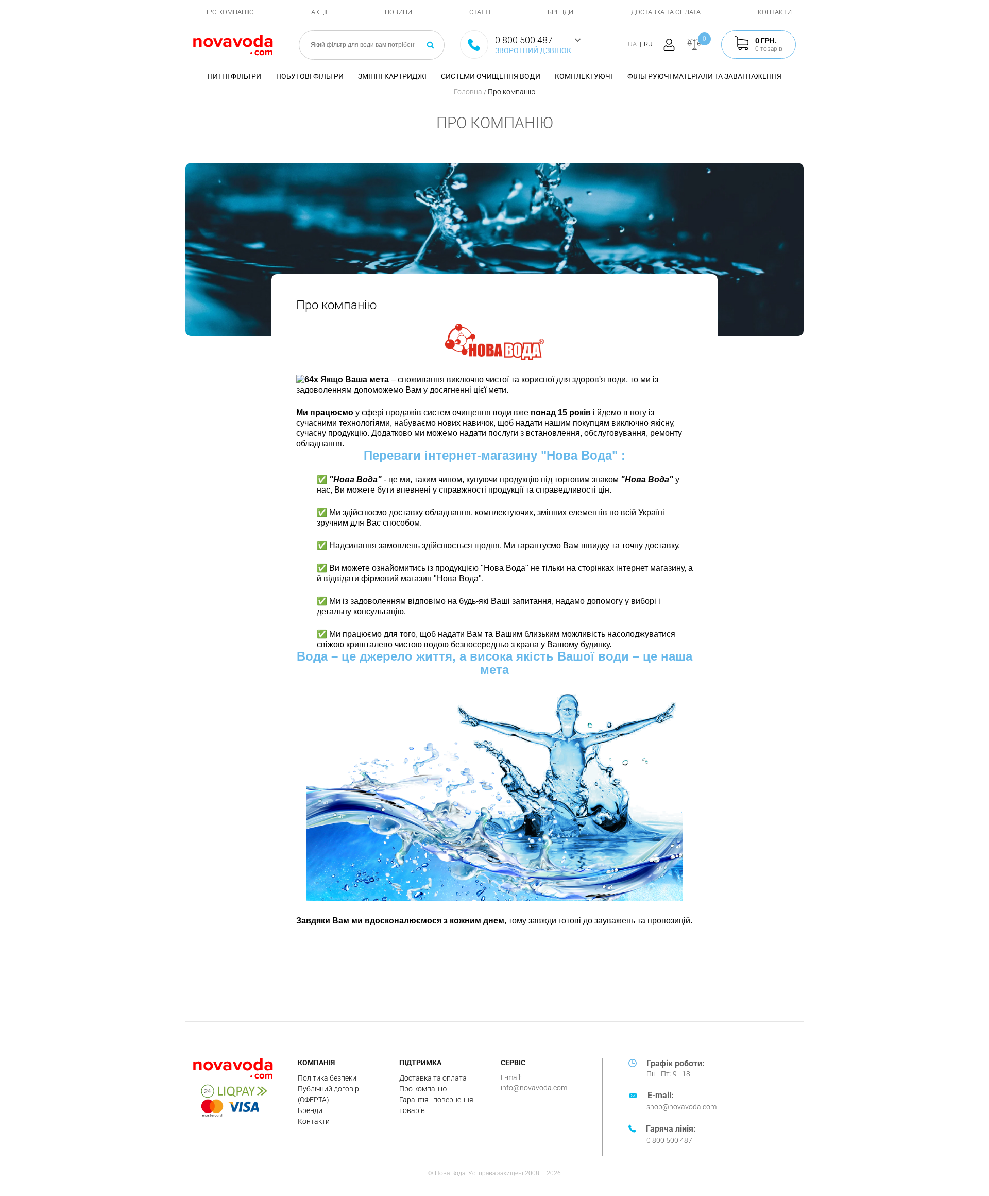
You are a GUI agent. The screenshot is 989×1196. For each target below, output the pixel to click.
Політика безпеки (327, 1078)
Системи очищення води (490, 76)
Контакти (775, 12)
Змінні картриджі (392, 76)
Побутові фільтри (310, 76)
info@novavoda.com (534, 1088)
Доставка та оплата (666, 12)
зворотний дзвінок (533, 50)
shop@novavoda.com (681, 1107)
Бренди (560, 12)
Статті (479, 12)
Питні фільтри (234, 76)
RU (648, 44)
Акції (319, 12)
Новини (398, 12)
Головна (469, 92)
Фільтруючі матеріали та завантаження (704, 76)
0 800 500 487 (669, 1140)
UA (632, 44)
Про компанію (228, 12)
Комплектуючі (583, 76)
